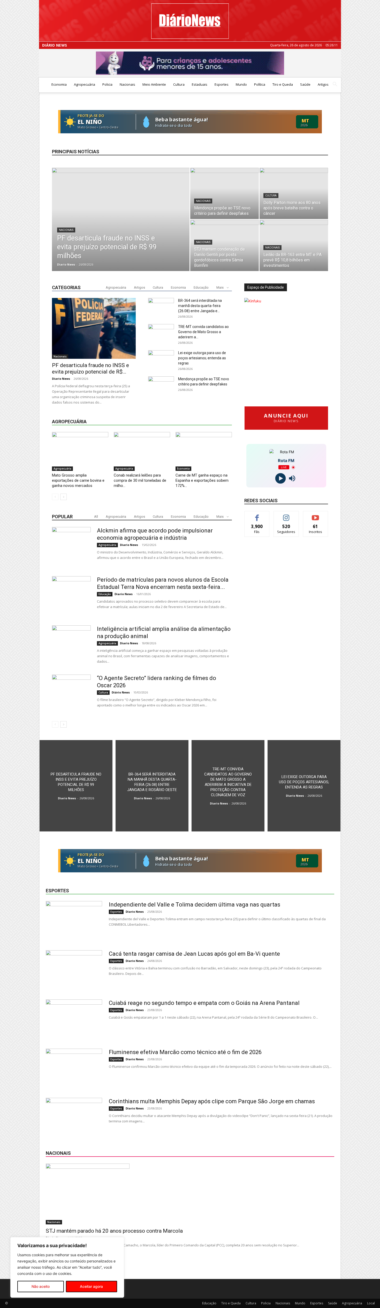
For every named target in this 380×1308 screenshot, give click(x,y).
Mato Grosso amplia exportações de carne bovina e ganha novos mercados (78, 480)
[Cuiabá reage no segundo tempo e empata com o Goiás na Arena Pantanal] (74, 1018)
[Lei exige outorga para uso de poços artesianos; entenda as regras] (304, 785)
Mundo (241, 84)
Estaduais (199, 84)
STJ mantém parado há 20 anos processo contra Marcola (114, 1231)
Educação (201, 287)
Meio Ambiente (154, 84)
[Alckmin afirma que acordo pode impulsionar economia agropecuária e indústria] (71, 546)
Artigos (323, 84)
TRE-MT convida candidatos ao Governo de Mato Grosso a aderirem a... (203, 332)
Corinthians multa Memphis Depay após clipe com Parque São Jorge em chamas (212, 1101)
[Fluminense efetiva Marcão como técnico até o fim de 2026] (74, 1068)
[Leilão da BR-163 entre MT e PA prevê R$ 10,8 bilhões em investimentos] (294, 245)
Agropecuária (84, 84)
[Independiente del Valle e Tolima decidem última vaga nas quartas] (74, 920)
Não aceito (41, 1286)
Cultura (179, 84)
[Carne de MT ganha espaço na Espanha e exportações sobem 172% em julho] (204, 451)
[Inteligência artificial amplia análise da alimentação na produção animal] (71, 644)
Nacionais (127, 84)
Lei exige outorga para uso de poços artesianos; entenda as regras (202, 358)
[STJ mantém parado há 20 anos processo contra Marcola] (190, 1194)
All (96, 516)
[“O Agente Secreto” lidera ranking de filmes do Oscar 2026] (71, 694)
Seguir (286, 515)
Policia (107, 84)
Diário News (54, 45)
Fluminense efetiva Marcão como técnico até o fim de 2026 (185, 1052)
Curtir (257, 515)
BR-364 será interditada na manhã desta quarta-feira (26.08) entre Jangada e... (200, 305)
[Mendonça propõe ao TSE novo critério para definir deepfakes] (224, 193)
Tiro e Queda (282, 84)
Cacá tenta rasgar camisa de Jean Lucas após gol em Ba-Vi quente (194, 954)
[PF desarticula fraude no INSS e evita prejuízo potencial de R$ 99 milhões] (120, 225)
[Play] (280, 478)
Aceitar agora (91, 1286)
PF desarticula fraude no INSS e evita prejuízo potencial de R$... (90, 368)
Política (259, 84)
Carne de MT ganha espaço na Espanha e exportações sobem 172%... (202, 480)
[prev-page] (55, 497)
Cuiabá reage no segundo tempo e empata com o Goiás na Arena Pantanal (204, 1003)
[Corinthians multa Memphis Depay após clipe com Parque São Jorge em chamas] (74, 1117)
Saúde (305, 84)
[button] (335, 84)
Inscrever (316, 515)
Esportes (222, 84)
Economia (59, 84)
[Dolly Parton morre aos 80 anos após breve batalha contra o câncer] (294, 193)
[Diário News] (190, 21)
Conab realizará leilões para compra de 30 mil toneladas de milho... (140, 480)
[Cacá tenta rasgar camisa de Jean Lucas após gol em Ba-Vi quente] (74, 969)
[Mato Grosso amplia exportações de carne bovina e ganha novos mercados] (80, 451)
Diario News (66, 264)
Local (371, 1303)
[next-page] (63, 497)
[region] (67, 1267)
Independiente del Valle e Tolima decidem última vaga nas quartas (194, 904)
